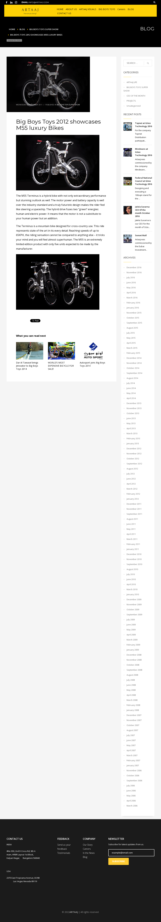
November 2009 (134, 604)
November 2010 (134, 559)
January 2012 (133, 498)
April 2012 (131, 483)
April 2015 (131, 342)
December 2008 (134, 654)
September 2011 (134, 513)
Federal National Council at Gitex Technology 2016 (143, 181)
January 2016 (133, 307)
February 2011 (133, 544)
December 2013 (134, 403)
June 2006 (131, 790)
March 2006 (132, 805)
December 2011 (134, 503)
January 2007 (133, 765)
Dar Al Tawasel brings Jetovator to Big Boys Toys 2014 (27, 365)
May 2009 (131, 629)
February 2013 (133, 438)
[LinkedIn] (11, 2)
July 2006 (131, 785)
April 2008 (131, 695)
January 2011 (133, 549)
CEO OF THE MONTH (136, 95)
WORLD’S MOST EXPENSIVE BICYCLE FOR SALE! (61, 365)
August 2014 (132, 378)
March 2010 (132, 589)
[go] (148, 63)
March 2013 (132, 433)
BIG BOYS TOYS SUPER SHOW (68, 105)
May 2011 (131, 529)
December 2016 (134, 267)
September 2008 (134, 669)
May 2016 (131, 287)
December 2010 (134, 554)
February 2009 (133, 644)
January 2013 (133, 443)
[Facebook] (6, 2)
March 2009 (132, 639)
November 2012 (134, 453)
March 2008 (132, 700)
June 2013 (131, 418)
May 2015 (131, 337)
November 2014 (134, 363)
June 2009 (131, 624)
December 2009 (134, 599)
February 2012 (133, 493)
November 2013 (134, 408)
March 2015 (132, 347)
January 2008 (133, 710)
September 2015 (134, 322)
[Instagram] (16, 2)
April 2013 (131, 428)
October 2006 (133, 775)
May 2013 (131, 423)
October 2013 (133, 413)
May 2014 (131, 393)
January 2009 (133, 649)
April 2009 (131, 634)
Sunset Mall (141, 235)
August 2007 (132, 730)
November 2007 (134, 720)
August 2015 (132, 327)
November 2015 (134, 312)
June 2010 (131, 579)
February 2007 (133, 760)
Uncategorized (134, 105)
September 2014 (134, 373)
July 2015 (131, 332)
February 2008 (133, 705)
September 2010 (134, 564)
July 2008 (131, 679)
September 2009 (134, 614)
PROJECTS (131, 100)
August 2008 (132, 674)
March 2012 (132, 488)
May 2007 (131, 745)
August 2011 (132, 519)
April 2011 (131, 534)
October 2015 (133, 317)
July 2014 (131, 383)
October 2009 (133, 609)
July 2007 (131, 735)
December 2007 (134, 715)
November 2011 (134, 508)
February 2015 (133, 353)
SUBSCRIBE (118, 861)
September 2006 (134, 780)
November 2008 (134, 659)
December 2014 (134, 358)
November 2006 (134, 770)
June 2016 (131, 282)
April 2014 (131, 398)
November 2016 (134, 272)
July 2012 (131, 473)
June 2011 (131, 524)
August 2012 (132, 468)
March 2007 (132, 755)
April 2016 (131, 292)
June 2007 (131, 740)
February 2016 (133, 302)
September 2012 (134, 463)
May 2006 (131, 795)
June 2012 (131, 478)
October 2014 (133, 368)
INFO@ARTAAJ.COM (39, 2)
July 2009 (131, 619)
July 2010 (131, 574)
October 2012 (133, 458)
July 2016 (131, 277)
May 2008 (131, 690)
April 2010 (131, 584)
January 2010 (133, 594)
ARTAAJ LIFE (132, 82)
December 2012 (134, 448)
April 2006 (131, 800)
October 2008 (133, 664)
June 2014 (131, 388)
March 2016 (132, 297)
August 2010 (132, 569)
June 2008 (131, 685)
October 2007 (133, 725)
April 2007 (131, 750)
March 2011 (132, 539)
